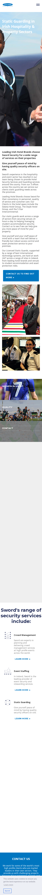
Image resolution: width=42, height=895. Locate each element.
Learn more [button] (8, 885)
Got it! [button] (7, 891)
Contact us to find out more (20, 276)
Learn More (22, 659)
